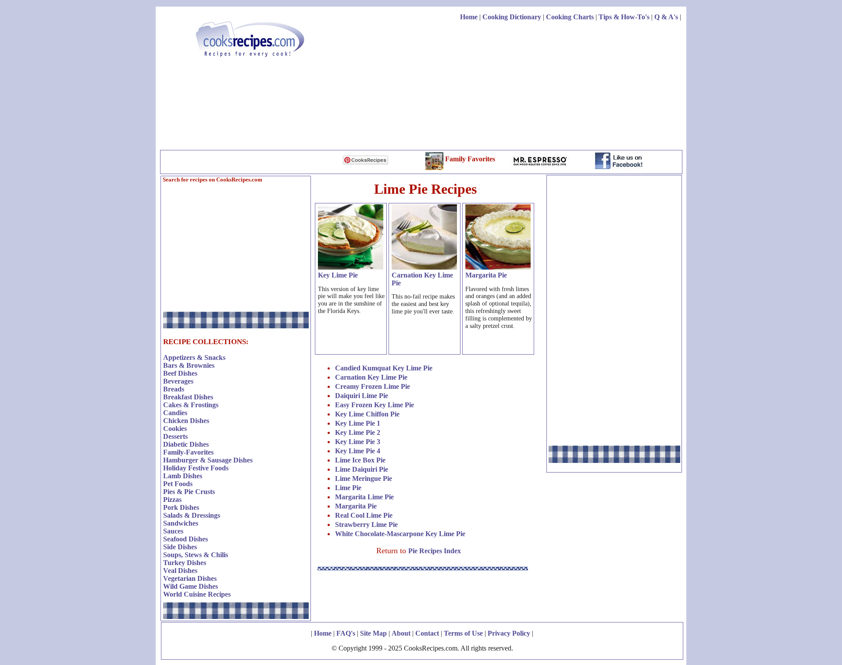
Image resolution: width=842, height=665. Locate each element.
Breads (173, 389)
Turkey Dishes (184, 562)
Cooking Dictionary (511, 17)
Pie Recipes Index (434, 551)
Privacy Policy (509, 633)
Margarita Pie (486, 275)
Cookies (175, 428)
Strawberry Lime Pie (366, 524)
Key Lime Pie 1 (357, 423)
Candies (175, 412)
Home (469, 17)
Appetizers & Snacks (194, 357)
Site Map (373, 633)
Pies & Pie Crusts (189, 491)
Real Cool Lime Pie (363, 515)
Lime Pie (348, 487)
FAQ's (345, 633)
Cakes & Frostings (190, 405)
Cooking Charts (570, 17)
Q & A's (666, 17)
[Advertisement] (521, 86)
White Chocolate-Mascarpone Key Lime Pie (400, 533)
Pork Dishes (181, 507)
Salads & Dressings (191, 515)
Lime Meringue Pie (363, 478)
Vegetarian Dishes (190, 578)
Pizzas (172, 499)
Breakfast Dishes (188, 397)
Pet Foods (178, 483)
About (401, 633)
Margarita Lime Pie (364, 497)
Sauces (173, 531)
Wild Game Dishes (190, 586)
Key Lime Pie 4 (357, 451)
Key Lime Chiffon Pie (367, 414)
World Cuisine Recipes (197, 594)
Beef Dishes (180, 373)
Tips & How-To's (624, 17)
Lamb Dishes (182, 476)
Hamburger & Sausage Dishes (208, 460)
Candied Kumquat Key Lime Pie (383, 368)
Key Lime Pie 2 (357, 432)
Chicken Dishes (186, 420)
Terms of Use (463, 633)
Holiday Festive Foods (195, 468)
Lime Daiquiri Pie (361, 469)
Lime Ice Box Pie (360, 460)
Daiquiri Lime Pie (361, 395)
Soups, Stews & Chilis (195, 554)
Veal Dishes (180, 570)
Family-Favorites (188, 452)
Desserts (175, 436)
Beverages (178, 381)
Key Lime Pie (338, 275)
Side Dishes (180, 547)
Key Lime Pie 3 (357, 441)
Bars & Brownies (188, 365)
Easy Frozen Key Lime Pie (374, 405)
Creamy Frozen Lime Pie (372, 386)
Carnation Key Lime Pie (371, 377)
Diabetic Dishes (186, 444)
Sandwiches (180, 523)
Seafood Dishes (185, 539)
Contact (427, 633)
